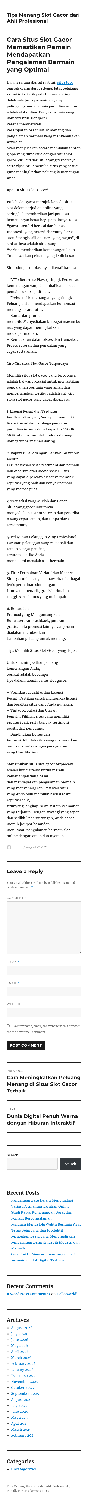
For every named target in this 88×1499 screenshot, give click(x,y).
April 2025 (20, 1423)
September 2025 (25, 1393)
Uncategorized (23, 1469)
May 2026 (19, 1345)
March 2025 (21, 1429)
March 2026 (21, 1357)
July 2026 (19, 1334)
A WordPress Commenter (28, 1294)
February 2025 (23, 1435)
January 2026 (22, 1369)
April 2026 (20, 1351)
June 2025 (19, 1411)
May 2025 (19, 1417)
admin (17, 847)
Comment (16, 898)
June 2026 (19, 1340)
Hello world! (67, 1294)
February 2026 (23, 1363)
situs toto (65, 82)
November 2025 (24, 1381)
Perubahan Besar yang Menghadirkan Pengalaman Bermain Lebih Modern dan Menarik (45, 1242)
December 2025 (24, 1375)
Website (14, 1004)
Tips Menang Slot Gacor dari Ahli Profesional (43, 18)
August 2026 (22, 1328)
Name (13, 962)
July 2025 (19, 1405)
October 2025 (22, 1387)
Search (12, 1155)
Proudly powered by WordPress (28, 1491)
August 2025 (21, 1399)
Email (13, 983)
